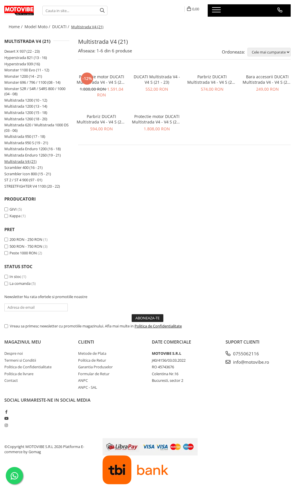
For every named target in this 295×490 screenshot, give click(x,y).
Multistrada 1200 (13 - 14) (25, 106)
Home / (16, 26)
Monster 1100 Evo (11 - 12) (26, 70)
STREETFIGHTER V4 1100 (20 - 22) (32, 186)
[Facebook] (6, 411)
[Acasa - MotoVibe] (19, 10)
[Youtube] (6, 418)
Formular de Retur (93, 373)
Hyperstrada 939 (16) (22, 63)
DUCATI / (61, 26)
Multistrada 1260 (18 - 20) (25, 118)
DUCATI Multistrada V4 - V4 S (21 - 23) (157, 79)
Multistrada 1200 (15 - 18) (25, 112)
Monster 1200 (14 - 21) (23, 76)
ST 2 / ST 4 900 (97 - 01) (23, 179)
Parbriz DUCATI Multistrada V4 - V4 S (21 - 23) (212, 79)
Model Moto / (37, 26)
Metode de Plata (92, 353)
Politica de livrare (18, 373)
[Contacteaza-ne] (279, 10)
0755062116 (245, 353)
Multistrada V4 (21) (20, 161)
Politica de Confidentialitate (158, 326)
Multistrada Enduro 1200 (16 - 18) (32, 148)
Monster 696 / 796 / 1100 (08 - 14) (32, 82)
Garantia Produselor (95, 366)
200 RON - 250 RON (26, 239)
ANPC (83, 380)
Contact (11, 380)
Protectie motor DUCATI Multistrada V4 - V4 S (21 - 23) (101, 79)
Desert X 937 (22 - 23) (22, 51)
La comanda (20, 283)
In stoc (15, 276)
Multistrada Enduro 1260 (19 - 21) (32, 155)
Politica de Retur (92, 360)
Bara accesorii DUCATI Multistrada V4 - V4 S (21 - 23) (267, 79)
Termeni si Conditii (20, 360)
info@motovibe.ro (250, 362)
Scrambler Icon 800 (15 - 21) (27, 173)
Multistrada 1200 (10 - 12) (25, 100)
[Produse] (217, 11)
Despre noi (13, 353)
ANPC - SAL (87, 387)
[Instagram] (6, 425)
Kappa (15, 215)
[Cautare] (102, 10)
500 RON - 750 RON (26, 246)
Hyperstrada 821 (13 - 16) (25, 57)
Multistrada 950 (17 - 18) (24, 136)
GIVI (13, 209)
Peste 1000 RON (23, 253)
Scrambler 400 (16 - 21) (23, 167)
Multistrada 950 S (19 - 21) (26, 142)
